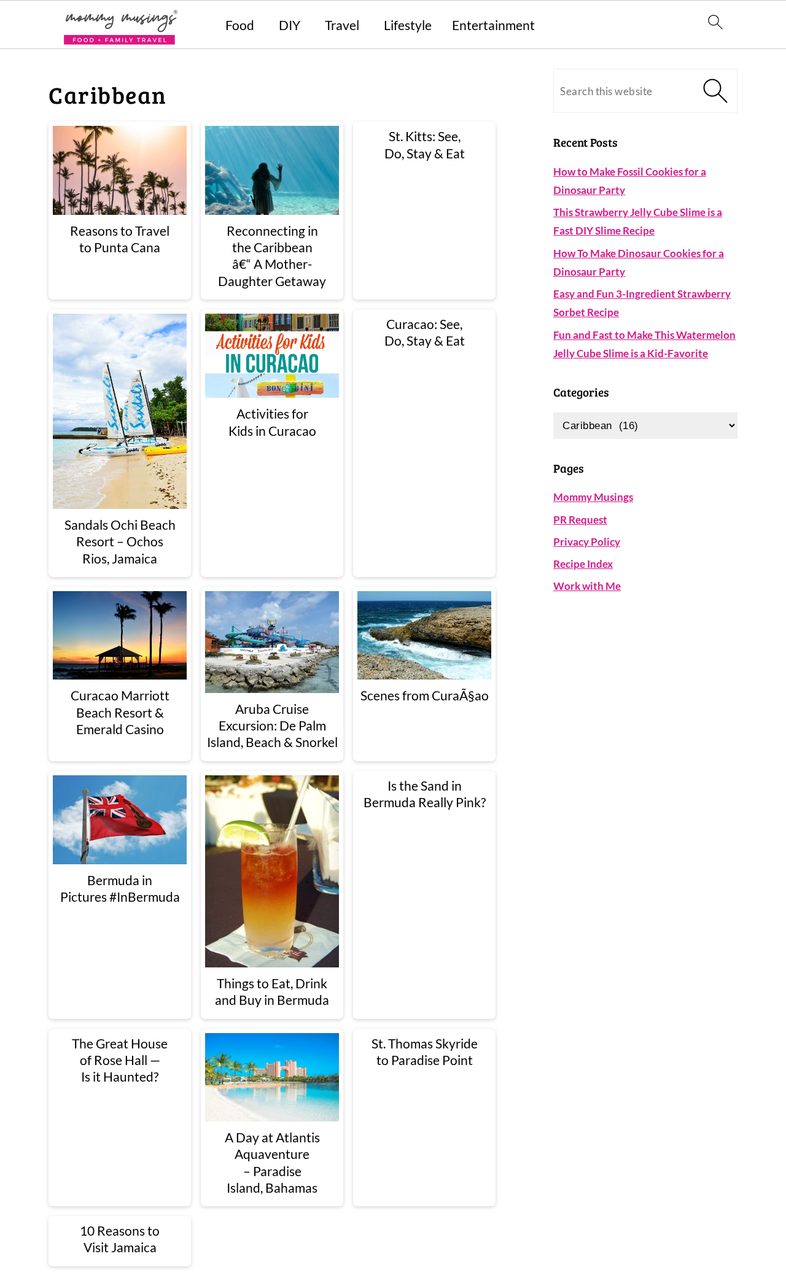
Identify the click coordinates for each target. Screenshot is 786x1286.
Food (239, 25)
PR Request (580, 519)
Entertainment (493, 25)
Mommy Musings (593, 496)
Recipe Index (583, 563)
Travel (342, 25)
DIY (289, 25)
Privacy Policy (586, 541)
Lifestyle (408, 25)
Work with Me (587, 585)
